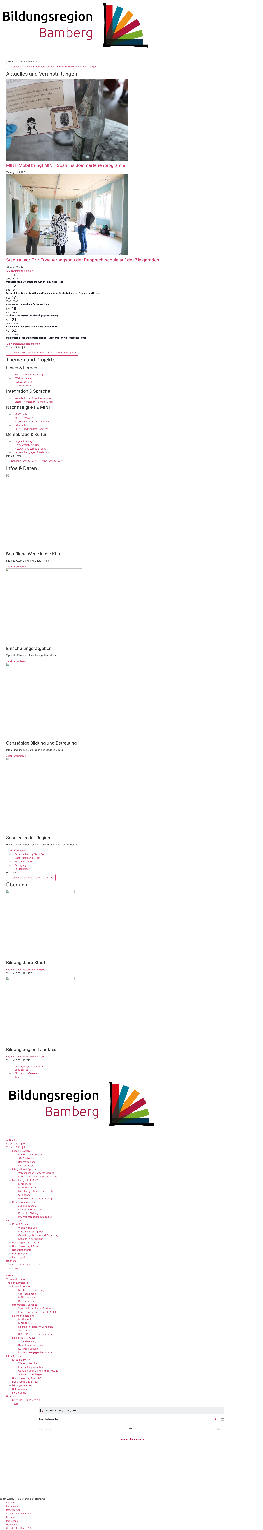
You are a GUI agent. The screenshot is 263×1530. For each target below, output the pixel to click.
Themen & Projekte (17, 1147)
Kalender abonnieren (130, 1439)
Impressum (12, 1506)
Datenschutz (13, 1509)
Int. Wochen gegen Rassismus (35, 1216)
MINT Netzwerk (27, 1187)
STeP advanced (27, 1158)
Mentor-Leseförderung (31, 1154)
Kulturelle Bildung (28, 1213)
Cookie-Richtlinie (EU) (19, 1513)
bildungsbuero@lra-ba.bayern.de (25, 1056)
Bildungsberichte (21, 1249)
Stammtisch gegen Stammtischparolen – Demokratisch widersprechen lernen (46, 337)
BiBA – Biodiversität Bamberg (35, 1198)
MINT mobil (25, 1183)
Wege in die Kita (27, 1227)
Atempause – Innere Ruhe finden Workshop (28, 304)
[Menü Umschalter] (2, 54)
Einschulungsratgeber (30, 1231)
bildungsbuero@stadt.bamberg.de (25, 969)
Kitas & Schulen (21, 1224)
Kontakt (10, 1502)
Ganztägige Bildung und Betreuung (38, 1235)
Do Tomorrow (26, 1165)
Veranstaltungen (15, 1143)
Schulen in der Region (30, 1238)
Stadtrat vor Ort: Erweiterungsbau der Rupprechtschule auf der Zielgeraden (82, 260)
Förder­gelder (19, 1257)
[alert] (131, 1410)
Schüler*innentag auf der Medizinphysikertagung (32, 315)
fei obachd (24, 1194)
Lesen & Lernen (21, 1150)
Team (15, 1268)
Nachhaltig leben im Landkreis (35, 1191)
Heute (131, 1428)
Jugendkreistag (27, 1205)
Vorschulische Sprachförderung (36, 1172)
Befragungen (19, 1253)
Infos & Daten (14, 1220)
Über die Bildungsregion (26, 1264)
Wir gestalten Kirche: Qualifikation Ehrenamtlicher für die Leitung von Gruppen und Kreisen (53, 293)
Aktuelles (11, 1139)
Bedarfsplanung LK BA (25, 1246)
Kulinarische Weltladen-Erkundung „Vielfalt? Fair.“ (32, 326)
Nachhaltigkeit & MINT (25, 1180)
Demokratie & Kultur (23, 1202)
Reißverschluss (26, 1161)
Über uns (11, 1260)
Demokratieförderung (30, 1209)
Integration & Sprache (24, 1169)
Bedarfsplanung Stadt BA (26, 1242)
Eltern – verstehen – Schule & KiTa (37, 1176)
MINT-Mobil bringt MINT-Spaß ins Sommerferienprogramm (65, 165)
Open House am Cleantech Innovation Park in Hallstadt (34, 281)
